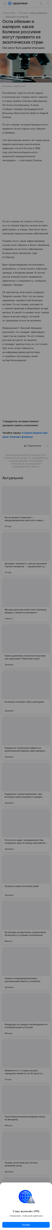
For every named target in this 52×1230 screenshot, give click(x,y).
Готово (26, 1225)
